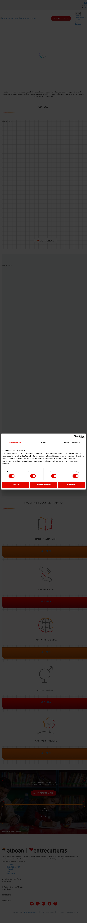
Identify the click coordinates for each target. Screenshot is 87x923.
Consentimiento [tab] (15, 443)
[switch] (33, 476)
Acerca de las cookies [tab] (72, 443)
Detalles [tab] (44, 443)
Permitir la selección (43, 485)
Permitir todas (71, 485)
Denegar (16, 485)
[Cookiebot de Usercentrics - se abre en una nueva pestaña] (75, 436)
